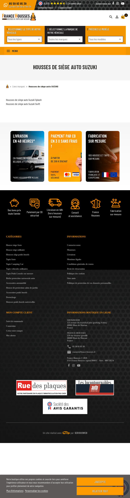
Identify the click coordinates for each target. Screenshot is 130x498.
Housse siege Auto (14, 245)
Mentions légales (74, 259)
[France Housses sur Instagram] (73, 365)
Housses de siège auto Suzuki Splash (24, 99)
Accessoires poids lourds (16, 292)
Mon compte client (19, 312)
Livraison (71, 254)
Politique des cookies (76, 273)
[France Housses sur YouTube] (78, 365)
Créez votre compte (14, 331)
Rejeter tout (100, 491)
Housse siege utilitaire (15, 250)
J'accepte (100, 482)
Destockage (11, 297)
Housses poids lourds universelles (20, 302)
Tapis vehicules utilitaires (17, 269)
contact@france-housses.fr (83, 352)
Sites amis (71, 278)
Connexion (11, 326)
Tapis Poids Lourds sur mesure (19, 273)
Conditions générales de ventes (80, 264)
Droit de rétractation (76, 269)
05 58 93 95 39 (78, 346)
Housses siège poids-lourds (17, 254)
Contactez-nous (45, 7)
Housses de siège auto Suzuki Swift (23, 103)
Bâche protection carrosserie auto (20, 278)
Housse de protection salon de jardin (22, 288)
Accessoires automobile (16, 283)
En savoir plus (74, 3)
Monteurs (71, 250)
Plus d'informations (14, 490)
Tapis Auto (11, 259)
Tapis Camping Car (14, 264)
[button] (117, 17)
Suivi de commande (14, 321)
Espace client (65, 7)
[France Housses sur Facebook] (69, 365)
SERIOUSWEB (81, 432)
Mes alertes (11, 335)
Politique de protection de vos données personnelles (89, 283)
